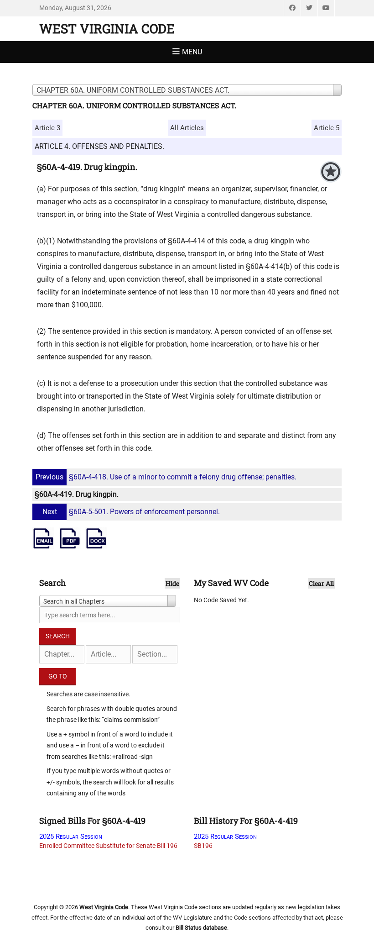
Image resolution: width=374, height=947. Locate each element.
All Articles (187, 128)
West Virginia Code (107, 28)
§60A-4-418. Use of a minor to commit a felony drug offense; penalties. (166, 477)
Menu (192, 51)
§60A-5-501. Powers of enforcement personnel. (131, 511)
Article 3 (47, 128)
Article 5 (326, 128)
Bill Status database (201, 927)
